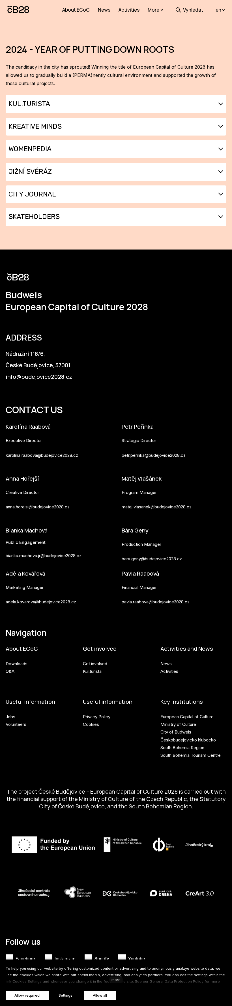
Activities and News (186, 648)
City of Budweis (175, 732)
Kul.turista (92, 671)
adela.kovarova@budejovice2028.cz (41, 602)
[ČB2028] (18, 10)
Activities (169, 671)
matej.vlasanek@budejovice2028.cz (157, 507)
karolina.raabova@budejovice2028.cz (42, 455)
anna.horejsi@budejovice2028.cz (38, 507)
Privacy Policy (96, 716)
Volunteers (16, 724)
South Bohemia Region (182, 747)
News (166, 663)
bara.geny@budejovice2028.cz (152, 558)
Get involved (100, 648)
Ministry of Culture (178, 724)
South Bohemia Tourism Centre (190, 755)
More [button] (153, 10)
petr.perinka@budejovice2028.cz (154, 455)
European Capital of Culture (187, 716)
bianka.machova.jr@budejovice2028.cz (43, 555)
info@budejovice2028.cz (39, 377)
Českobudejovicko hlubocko (188, 740)
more (116, 980)
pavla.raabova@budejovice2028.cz (156, 602)
